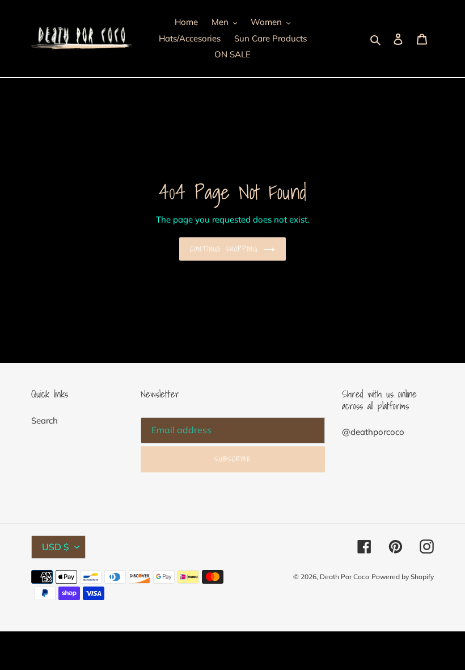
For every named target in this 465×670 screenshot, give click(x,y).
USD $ (55, 546)
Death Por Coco (344, 576)
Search (44, 420)
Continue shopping (224, 249)
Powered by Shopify (402, 576)
